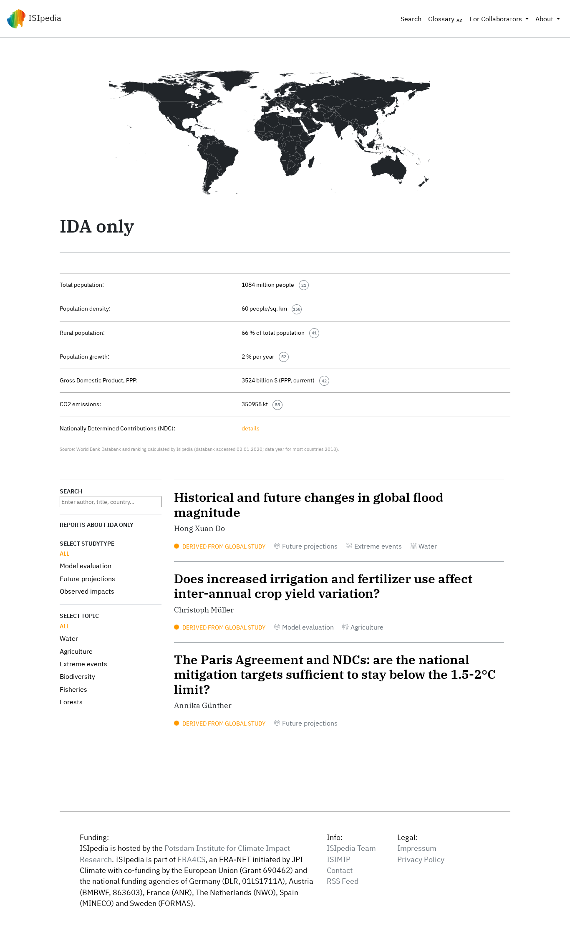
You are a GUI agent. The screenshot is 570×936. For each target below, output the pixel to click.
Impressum (416, 848)
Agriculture (76, 651)
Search (411, 19)
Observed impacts (87, 591)
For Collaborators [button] (496, 19)
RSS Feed (342, 881)
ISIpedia (43, 17)
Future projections (87, 578)
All (64, 553)
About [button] (545, 19)
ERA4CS (191, 859)
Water (69, 638)
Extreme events (83, 664)
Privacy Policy (420, 859)
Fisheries (73, 689)
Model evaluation (85, 566)
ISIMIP (339, 859)
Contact (340, 870)
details (251, 428)
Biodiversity (77, 676)
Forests (71, 702)
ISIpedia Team (351, 848)
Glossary (442, 19)
